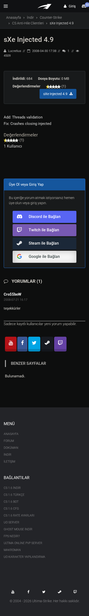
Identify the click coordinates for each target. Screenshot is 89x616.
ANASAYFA (11, 434)
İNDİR (7, 454)
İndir (30, 17)
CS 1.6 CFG (11, 508)
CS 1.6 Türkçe (14, 495)
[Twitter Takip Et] (44, 592)
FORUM (9, 441)
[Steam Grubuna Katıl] (59, 592)
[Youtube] (11, 344)
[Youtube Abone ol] (13, 592)
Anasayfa (13, 17)
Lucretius (14, 51)
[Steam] (47, 344)
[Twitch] (60, 344)
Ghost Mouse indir (18, 529)
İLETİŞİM (9, 461)
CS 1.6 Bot (11, 501)
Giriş (71, 6)
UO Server (11, 522)
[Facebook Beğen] (28, 592)
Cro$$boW (12, 294)
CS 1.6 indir (12, 488)
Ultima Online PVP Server (23, 543)
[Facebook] (22, 344)
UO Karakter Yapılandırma (24, 557)
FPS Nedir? (12, 536)
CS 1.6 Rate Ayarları (19, 515)
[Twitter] (34, 344)
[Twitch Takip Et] (75, 592)
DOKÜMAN (11, 448)
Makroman (12, 550)
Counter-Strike (51, 17)
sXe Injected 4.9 (29, 39)
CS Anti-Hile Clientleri (28, 23)
